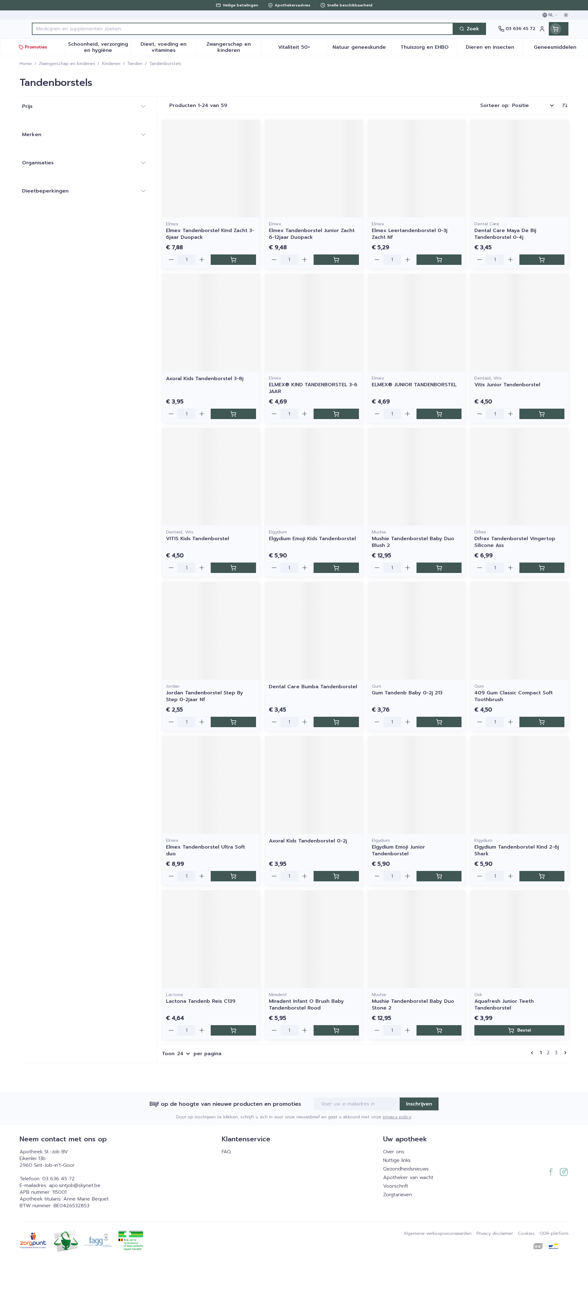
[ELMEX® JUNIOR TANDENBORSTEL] (417, 323)
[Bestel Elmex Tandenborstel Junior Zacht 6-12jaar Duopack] (336, 259)
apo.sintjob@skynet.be (74, 1185)
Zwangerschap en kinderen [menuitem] (233, 47)
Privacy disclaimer (495, 1234)
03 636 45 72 (58, 1178)
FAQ (226, 1151)
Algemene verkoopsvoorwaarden (438, 1234)
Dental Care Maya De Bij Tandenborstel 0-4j (505, 234)
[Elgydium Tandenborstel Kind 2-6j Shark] (519, 785)
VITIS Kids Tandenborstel (197, 538)
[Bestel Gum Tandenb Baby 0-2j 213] (439, 722)
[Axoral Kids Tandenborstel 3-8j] (211, 323)
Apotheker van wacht (408, 1177)
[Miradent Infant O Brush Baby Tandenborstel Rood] (314, 939)
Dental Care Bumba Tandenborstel (313, 686)
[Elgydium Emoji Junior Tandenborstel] (417, 785)
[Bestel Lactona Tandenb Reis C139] (233, 1030)
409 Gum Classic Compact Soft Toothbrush (513, 696)
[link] (533, 1052)
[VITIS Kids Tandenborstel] (211, 477)
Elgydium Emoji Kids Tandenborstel (312, 538)
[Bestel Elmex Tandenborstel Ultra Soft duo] (233, 876)
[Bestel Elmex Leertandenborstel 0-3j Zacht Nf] (439, 259)
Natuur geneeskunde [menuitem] (362, 49)
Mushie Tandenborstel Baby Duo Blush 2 (413, 542)
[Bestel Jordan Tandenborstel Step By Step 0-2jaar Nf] (233, 722)
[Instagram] (563, 1172)
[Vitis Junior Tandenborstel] (519, 323)
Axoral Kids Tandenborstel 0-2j (308, 841)
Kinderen (111, 64)
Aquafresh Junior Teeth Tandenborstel (504, 1005)
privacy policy (397, 1117)
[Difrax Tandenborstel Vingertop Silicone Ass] (519, 477)
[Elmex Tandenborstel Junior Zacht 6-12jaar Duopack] (314, 168)
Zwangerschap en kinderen (67, 64)
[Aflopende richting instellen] (564, 105)
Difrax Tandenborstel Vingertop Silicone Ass (514, 542)
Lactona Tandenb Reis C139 (201, 1001)
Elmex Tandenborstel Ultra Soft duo (205, 850)
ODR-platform (554, 1234)
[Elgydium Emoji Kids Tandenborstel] (314, 477)
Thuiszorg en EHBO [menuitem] (429, 49)
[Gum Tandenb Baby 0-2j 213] (417, 631)
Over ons (393, 1151)
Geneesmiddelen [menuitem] (561, 49)
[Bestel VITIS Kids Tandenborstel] (233, 568)
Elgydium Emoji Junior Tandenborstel (398, 850)
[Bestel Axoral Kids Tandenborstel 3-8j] (233, 414)
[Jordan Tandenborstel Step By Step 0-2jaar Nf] (211, 631)
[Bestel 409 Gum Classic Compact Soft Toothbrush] (541, 722)
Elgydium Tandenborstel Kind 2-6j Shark (516, 850)
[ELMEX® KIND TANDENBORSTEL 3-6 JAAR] (314, 323)
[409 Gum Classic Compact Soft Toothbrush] (519, 631)
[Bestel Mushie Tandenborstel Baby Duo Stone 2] (439, 1030)
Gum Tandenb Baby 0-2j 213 (407, 693)
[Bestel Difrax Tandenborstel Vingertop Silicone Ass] (541, 568)
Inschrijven (419, 1104)
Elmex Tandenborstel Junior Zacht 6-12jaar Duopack (312, 234)
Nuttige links (397, 1160)
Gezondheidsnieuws (406, 1169)
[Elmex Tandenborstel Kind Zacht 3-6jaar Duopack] (211, 168)
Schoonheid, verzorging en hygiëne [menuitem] (99, 47)
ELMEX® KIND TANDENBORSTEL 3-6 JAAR (313, 388)
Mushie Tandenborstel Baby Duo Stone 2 (413, 1005)
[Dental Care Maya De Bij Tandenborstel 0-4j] (519, 168)
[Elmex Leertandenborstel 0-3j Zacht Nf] (417, 168)
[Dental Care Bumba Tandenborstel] (314, 631)
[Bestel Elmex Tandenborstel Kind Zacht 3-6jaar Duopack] (233, 259)
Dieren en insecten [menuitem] (494, 49)
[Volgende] (564, 1052)
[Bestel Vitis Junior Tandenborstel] (541, 414)
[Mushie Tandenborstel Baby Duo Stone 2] (417, 939)
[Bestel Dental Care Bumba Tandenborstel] (336, 722)
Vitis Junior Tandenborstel (507, 384)
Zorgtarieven (397, 1194)
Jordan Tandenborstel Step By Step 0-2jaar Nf (204, 696)
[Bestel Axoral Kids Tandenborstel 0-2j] (336, 876)
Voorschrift (395, 1186)
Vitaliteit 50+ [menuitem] (302, 49)
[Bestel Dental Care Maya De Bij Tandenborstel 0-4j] (541, 259)
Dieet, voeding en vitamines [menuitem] (168, 47)
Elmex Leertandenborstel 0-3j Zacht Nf (409, 234)
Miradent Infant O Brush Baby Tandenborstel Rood (306, 1005)
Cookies (526, 1234)
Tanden (134, 64)
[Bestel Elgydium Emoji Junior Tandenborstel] (439, 876)
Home (26, 64)
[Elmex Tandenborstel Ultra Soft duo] (211, 785)
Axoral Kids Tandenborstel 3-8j (204, 378)
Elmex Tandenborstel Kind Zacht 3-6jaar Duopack (210, 234)
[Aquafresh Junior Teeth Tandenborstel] (519, 939)
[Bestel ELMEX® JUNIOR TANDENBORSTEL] (439, 414)
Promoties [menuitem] (36, 47)
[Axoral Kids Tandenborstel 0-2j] (314, 785)
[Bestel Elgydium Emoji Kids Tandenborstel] (336, 568)
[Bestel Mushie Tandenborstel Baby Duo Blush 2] (439, 568)
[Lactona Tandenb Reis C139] (211, 939)
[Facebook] (551, 1172)
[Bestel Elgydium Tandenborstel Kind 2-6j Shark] (541, 876)
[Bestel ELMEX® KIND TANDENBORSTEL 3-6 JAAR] (336, 414)
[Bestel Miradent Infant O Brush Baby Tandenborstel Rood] (336, 1030)
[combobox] (242, 29)
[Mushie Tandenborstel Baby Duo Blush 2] (417, 477)
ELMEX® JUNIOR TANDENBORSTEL (414, 384)
